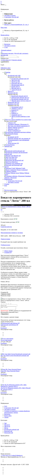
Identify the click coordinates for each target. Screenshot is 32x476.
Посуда (6, 166)
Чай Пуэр (7, 426)
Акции (6, 417)
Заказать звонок (17, 60)
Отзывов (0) (8, 252)
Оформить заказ (5, 68)
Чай (5, 149)
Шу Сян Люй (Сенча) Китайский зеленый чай (15, 355)
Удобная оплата (5, 245)
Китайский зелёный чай (11, 429)
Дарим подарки (5, 239)
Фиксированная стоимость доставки (12, 232)
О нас (6, 47)
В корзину (4, 328)
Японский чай (8, 432)
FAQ (5, 406)
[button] (4, 27)
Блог (5, 185)
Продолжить (4, 314)
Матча (6, 428)
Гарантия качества (6, 226)
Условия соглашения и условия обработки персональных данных (17, 411)
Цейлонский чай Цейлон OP (9, 324)
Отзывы (6, 184)
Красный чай (8, 431)
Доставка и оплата (9, 15)
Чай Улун (7, 425)
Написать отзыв (5, 294)
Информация (8, 179)
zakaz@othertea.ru (17, 455)
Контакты (7, 44)
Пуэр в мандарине (6, 340)
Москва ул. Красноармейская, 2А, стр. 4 (16, 24)
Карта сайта (7, 415)
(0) (1, 209)
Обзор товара (8, 251)
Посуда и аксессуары (10, 190)
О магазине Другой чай (11, 17)
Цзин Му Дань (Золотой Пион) (10, 371)
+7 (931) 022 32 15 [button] (6, 455)
